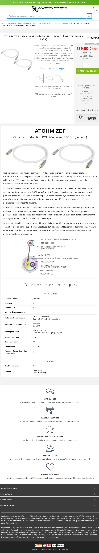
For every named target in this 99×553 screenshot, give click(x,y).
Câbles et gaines (15, 23)
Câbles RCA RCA (65, 23)
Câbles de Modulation (48, 23)
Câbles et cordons (31, 23)
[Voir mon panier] (96, 9)
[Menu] (3, 9)
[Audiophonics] (49, 9)
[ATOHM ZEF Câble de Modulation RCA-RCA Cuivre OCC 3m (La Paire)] (39, 78)
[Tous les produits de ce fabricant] (93, 38)
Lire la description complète (53, 68)
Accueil (4, 23)
